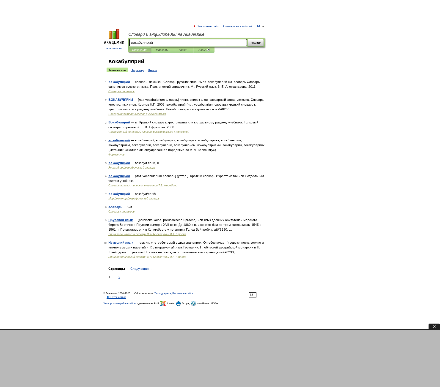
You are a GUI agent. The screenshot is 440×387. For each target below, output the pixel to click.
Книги (183, 50)
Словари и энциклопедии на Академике (166, 34)
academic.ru (114, 48)
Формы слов (116, 154)
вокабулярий (119, 82)
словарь (115, 207)
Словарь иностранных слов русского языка (137, 114)
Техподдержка (162, 293)
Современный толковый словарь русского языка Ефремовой (148, 132)
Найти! (256, 43)
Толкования (139, 50)
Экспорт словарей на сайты (119, 303)
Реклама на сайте (182, 293)
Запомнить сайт (208, 26)
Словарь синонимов (121, 91)
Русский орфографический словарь (131, 167)
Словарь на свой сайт (238, 26)
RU (259, 26)
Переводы (161, 50)
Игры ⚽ (204, 50)
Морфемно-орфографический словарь (134, 198)
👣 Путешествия (116, 297)
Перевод (137, 70)
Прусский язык (120, 220)
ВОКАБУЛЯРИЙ (120, 99)
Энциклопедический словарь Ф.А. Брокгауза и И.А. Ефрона (147, 234)
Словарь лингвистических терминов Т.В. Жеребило (142, 185)
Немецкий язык (120, 242)
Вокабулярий (119, 122)
